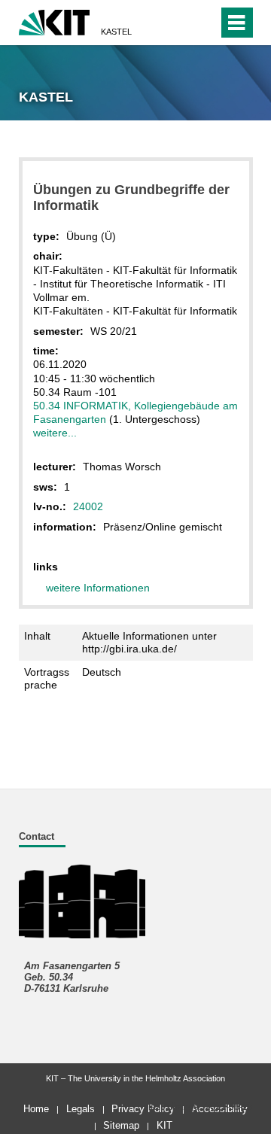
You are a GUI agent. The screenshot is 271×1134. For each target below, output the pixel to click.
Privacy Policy (143, 1108)
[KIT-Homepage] (54, 20)
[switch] (179, 22)
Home (36, 1108)
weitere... (55, 433)
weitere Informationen (98, 588)
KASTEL (116, 31)
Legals (80, 1108)
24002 (88, 506)
